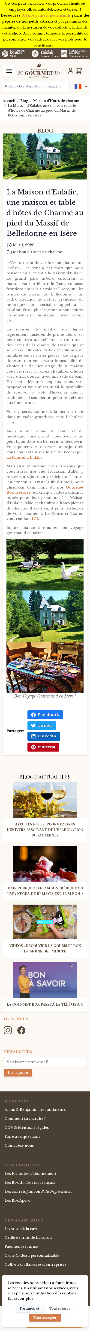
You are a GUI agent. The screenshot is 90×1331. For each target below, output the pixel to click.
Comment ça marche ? (25, 1118)
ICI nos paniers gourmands (45, 15)
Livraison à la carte (22, 1229)
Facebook (48, 714)
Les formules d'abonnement (30, 1173)
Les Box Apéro (17, 1200)
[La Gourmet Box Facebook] (21, 1030)
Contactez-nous (19, 1145)
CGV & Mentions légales (27, 1127)
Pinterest (46, 747)
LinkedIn (47, 736)
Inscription (18, 1072)
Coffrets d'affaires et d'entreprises (35, 1264)
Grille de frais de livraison (28, 1237)
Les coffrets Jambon (39, 1191)
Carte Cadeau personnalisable (32, 1255)
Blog (24, 101)
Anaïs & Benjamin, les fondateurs (35, 1109)
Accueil (9, 101)
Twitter (45, 725)
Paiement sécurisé (21, 1246)
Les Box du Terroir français (30, 1182)
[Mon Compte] (70, 71)
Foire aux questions (22, 1136)
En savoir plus (20, 1298)
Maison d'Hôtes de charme (56, 101)
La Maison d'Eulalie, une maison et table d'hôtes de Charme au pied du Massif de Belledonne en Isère (42, 110)
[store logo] (39, 71)
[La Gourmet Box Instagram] (8, 1030)
